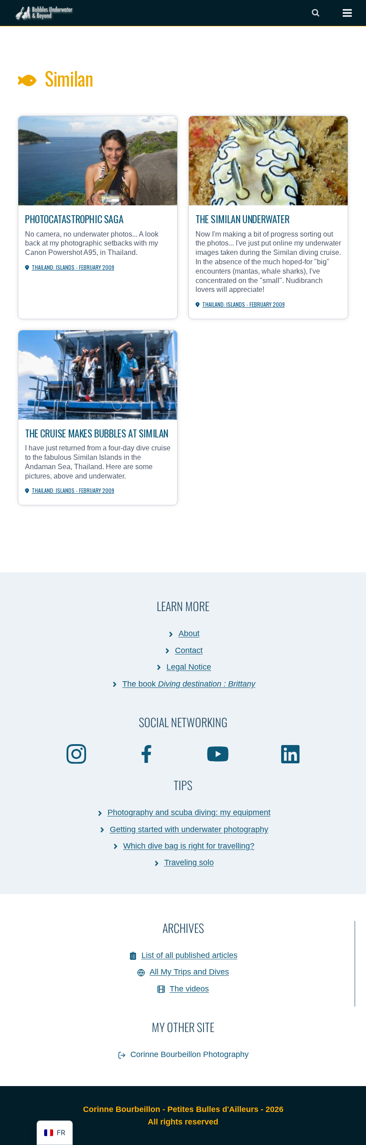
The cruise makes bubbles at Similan (96, 433)
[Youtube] (218, 753)
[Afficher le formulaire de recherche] (316, 13)
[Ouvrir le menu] (343, 13)
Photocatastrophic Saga (74, 218)
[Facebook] (146, 753)
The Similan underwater (242, 218)
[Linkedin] (290, 753)
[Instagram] (76, 753)
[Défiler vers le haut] (341, 1128)
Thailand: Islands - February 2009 (73, 267)
